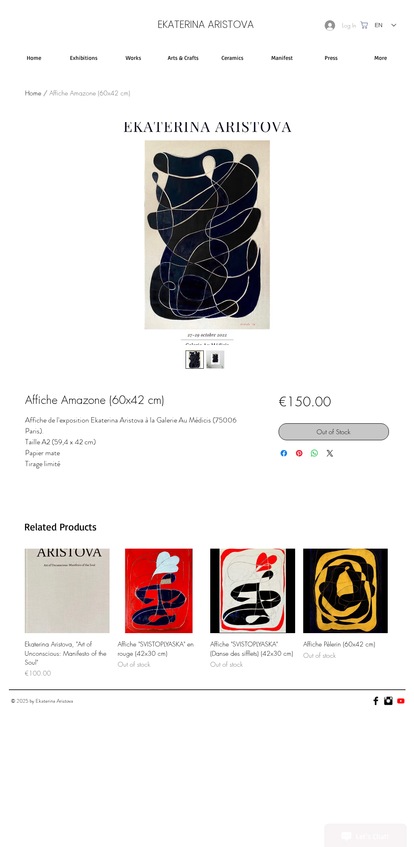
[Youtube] (401, 701)
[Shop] (364, 25)
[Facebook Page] (376, 701)
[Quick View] (67, 591)
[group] (206, 613)
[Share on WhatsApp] (314, 453)
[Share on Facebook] (284, 453)
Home (33, 93)
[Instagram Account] (388, 701)
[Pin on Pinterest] (299, 453)
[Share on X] (330, 453)
